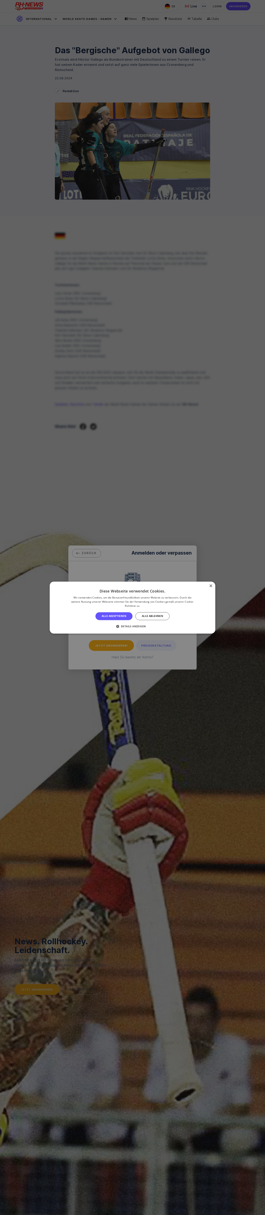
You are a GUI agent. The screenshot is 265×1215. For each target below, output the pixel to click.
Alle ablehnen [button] (152, 616)
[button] (132, 626)
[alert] (132, 607)
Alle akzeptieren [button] (114, 616)
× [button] (210, 586)
